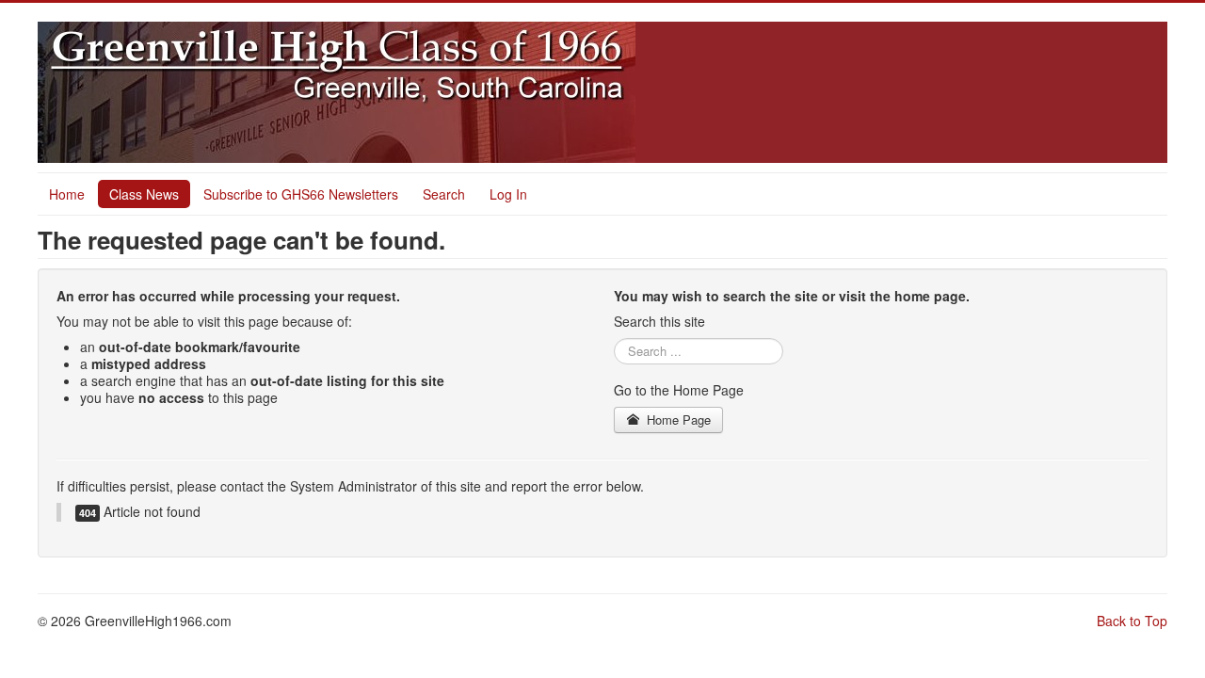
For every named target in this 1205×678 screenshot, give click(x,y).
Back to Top (1132, 620)
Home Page (677, 419)
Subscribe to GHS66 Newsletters (300, 194)
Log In (508, 194)
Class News (144, 194)
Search (444, 194)
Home (67, 194)
